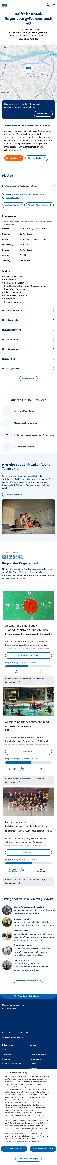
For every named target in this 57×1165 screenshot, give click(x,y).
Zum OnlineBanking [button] (35, 158)
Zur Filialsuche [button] (41, 114)
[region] (28, 1117)
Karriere (33, 1063)
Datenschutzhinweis (22, 1141)
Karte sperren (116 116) (38, 1054)
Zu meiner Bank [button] (12, 158)
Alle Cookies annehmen (43, 1149)
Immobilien (6, 1059)
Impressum (34, 1141)
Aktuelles (33, 1068)
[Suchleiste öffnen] (48, 5)
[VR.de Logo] (13, 5)
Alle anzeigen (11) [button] (28, 378)
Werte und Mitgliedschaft (12, 1063)
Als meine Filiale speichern (38, 205)
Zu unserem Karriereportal (15, 494)
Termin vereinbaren (12, 205)
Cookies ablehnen (14, 1149)
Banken (32, 1050)
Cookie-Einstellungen (28, 1158)
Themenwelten (7, 1054)
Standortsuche (35, 1059)
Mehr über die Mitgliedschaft (27, 981)
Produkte (5, 1050)
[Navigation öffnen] (54, 5)
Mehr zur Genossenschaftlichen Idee (16, 1033)
